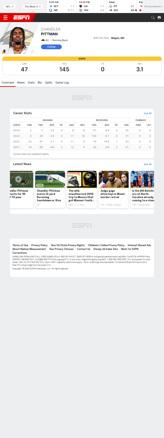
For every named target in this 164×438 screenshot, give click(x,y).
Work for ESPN (129, 249)
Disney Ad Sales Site (106, 249)
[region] (86, 134)
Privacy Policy (39, 245)
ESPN (21, 17)
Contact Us (83, 249)
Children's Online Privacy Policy (106, 245)
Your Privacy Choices (61, 249)
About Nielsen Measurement (29, 249)
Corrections (19, 253)
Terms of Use (20, 245)
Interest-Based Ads (139, 245)
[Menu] (5, 17)
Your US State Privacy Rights (68, 245)
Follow (51, 46)
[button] (153, 17)
